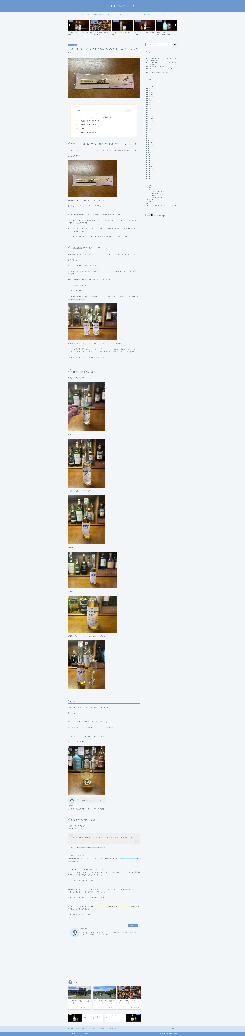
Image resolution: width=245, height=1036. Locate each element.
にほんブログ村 (159, 216)
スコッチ (133, 14)
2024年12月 (149, 116)
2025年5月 (149, 106)
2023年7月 (149, 150)
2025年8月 (149, 100)
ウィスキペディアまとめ (153, 197)
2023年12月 (149, 140)
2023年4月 (149, 156)
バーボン (148, 203)
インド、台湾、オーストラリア (156, 191)
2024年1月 (149, 138)
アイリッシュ (145, 14)
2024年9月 (149, 122)
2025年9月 (149, 98)
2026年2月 (149, 88)
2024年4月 (149, 132)
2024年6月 (149, 128)
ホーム (110, 14)
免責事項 (86, 1033)
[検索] (175, 44)
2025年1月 (149, 114)
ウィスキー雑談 (159, 14)
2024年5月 (149, 130)
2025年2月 (149, 112)
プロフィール (85, 14)
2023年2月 (149, 160)
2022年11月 (149, 166)
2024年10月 (149, 120)
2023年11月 (149, 142)
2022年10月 (149, 168)
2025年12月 (149, 92)
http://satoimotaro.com (85, 941)
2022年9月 (149, 170)
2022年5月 (149, 178)
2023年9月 (149, 146)
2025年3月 (149, 110)
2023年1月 (149, 162)
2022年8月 (149, 172)
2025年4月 (149, 108)
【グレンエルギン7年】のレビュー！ (158, 66)
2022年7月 (149, 174)
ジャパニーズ (121, 14)
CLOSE (128, 110)
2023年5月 (149, 154)
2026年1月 (149, 90)
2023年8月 (149, 148)
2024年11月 (149, 118)
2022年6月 (149, 176)
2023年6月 (149, 152)
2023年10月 (149, 144)
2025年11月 (149, 94)
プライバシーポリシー (75, 1033)
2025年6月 (149, 104)
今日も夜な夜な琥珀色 (122, 6)
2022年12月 (149, 164)
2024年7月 (149, 126)
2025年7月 (149, 102)
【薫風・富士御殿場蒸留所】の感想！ (158, 73)
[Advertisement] (104, 958)
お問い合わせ (98, 14)
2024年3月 (149, 134)
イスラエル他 (150, 189)
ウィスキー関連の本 (152, 193)
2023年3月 (149, 158)
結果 (82, 128)
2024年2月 (149, 136)
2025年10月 (149, 96)
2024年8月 (149, 124)
